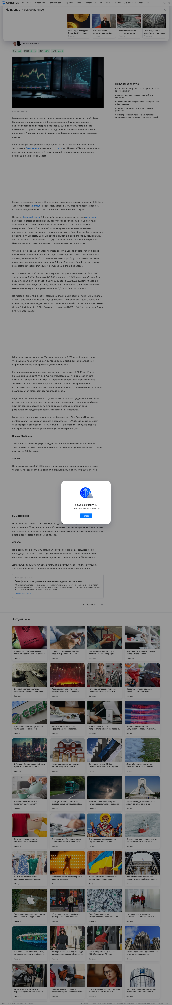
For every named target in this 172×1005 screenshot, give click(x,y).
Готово (86, 516)
